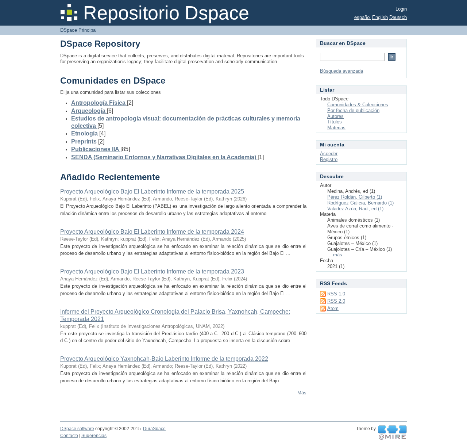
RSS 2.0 (336, 301)
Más (301, 392)
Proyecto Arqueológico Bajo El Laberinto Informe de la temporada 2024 (152, 232)
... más (334, 254)
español (362, 17)
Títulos (334, 122)
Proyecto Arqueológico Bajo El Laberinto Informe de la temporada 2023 (152, 271)
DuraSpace (154, 428)
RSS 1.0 (336, 293)
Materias (336, 127)
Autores (335, 116)
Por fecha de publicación (353, 110)
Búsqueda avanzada (341, 71)
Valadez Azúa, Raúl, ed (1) (355, 208)
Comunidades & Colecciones (357, 104)
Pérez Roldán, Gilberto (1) (354, 197)
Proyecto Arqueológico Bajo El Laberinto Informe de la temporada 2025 (152, 191)
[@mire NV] (392, 432)
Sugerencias (94, 435)
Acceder (328, 153)
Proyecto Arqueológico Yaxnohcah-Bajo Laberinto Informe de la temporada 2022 (164, 359)
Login (401, 9)
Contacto (69, 435)
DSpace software (77, 428)
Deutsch (398, 17)
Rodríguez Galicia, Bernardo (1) (360, 203)
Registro (328, 159)
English (380, 17)
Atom (333, 308)
